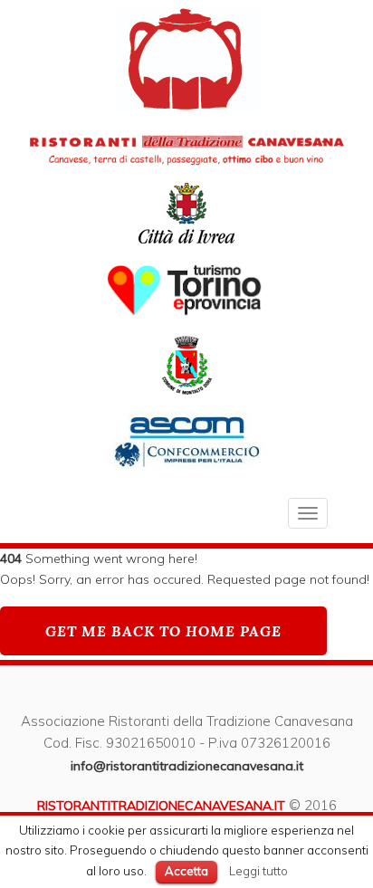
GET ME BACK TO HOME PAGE (163, 631)
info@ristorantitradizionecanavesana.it (187, 766)
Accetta (186, 871)
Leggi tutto (258, 871)
